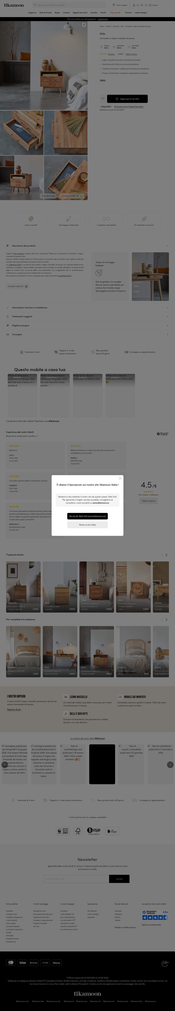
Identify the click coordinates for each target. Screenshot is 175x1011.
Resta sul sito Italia (87, 524)
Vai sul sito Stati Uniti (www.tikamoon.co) (87, 516)
